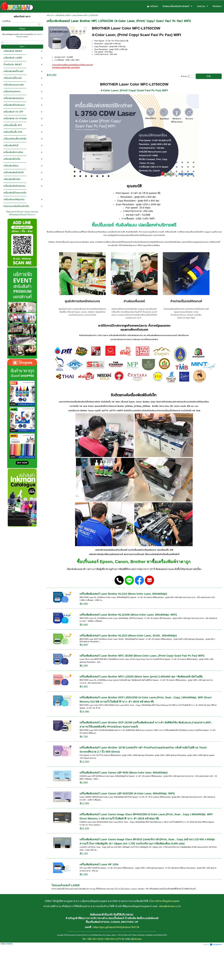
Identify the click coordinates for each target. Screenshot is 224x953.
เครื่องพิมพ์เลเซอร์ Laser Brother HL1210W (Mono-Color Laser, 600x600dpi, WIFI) (128, 614)
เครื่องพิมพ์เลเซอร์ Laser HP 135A (99, 864)
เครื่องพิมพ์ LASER (62, 15)
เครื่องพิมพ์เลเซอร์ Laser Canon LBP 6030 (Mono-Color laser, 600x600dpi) (124, 772)
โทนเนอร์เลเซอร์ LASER (65, 885)
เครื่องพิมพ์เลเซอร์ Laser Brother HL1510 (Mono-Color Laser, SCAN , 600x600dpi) (128, 635)
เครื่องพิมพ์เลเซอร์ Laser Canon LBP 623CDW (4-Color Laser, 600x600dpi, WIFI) (127, 793)
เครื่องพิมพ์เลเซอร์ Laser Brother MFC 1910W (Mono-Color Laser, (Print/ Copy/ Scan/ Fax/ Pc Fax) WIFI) (142, 655)
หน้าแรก (50, 15)
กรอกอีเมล (6, 21)
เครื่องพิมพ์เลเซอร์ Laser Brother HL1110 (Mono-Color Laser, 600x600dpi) (123, 593)
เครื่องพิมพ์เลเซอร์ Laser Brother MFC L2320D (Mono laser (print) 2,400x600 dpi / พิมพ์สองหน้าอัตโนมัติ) (141, 676)
